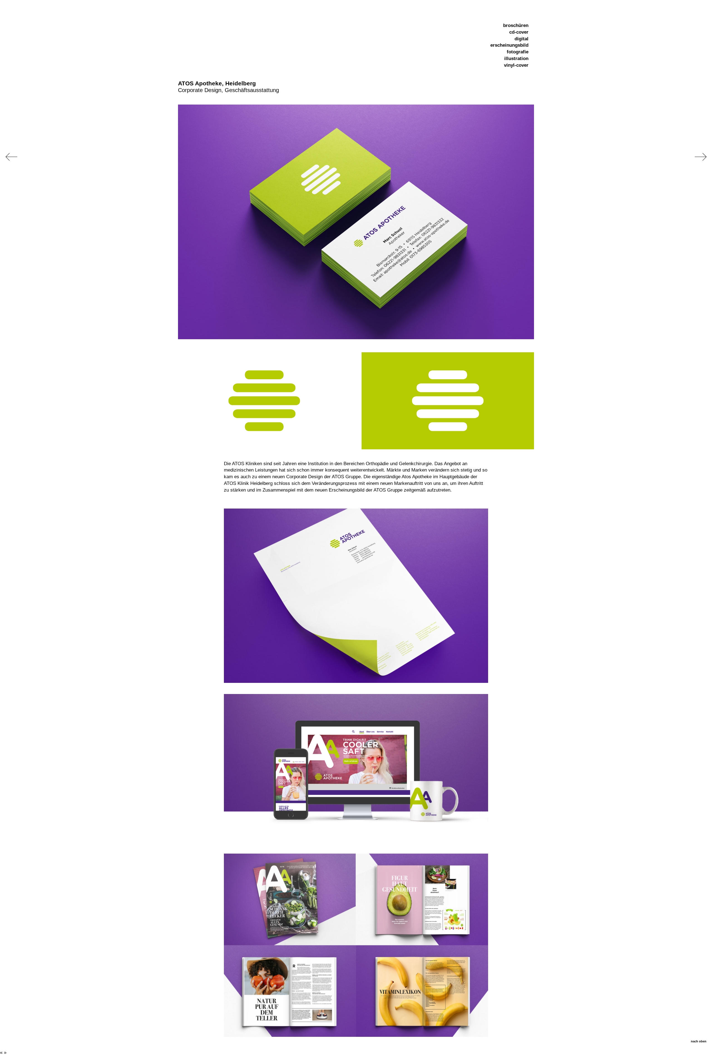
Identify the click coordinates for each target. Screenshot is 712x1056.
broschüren (515, 25)
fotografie (517, 51)
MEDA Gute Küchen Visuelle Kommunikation (700, 157)
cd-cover (518, 32)
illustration (516, 58)
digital (521, 38)
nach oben (698, 1041)
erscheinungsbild (509, 45)
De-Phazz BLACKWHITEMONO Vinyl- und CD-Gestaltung (11, 157)
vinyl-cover (516, 65)
